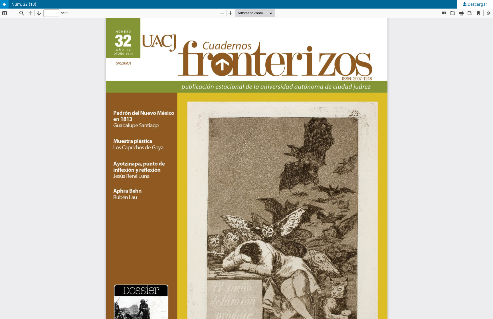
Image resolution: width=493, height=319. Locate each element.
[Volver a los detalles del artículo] (4, 4)
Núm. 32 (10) (23, 4)
